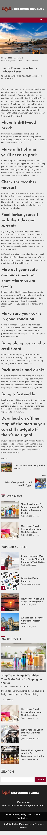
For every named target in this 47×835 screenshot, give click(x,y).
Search (7, 772)
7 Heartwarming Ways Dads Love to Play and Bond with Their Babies (10, 561)
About (37, 815)
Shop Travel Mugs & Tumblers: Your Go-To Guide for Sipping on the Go (10, 510)
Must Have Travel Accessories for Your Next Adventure (10, 531)
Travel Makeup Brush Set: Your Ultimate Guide (10, 734)
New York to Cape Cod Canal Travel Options (10, 602)
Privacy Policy (19, 815)
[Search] (41, 20)
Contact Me (22, 818)
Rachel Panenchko (12, 76)
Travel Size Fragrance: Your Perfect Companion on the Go (10, 755)
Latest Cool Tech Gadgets (10, 581)
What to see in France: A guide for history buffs (10, 622)
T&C (30, 815)
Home (8, 815)
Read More (8, 700)
